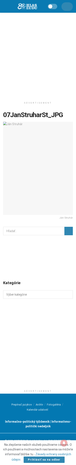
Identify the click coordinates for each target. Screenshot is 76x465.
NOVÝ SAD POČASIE (38, 257)
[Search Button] (68, 231)
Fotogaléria (54, 404)
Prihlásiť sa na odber (44, 459)
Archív (39, 404)
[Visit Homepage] (27, 6)
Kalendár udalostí (37, 409)
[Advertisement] (38, 55)
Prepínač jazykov (21, 404)
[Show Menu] (5, 6)
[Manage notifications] (64, 443)
